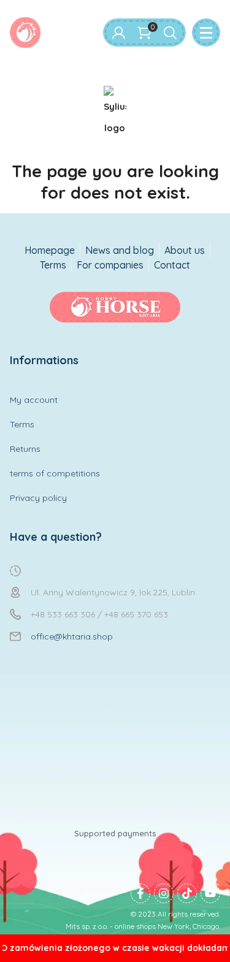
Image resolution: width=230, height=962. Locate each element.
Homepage (50, 250)
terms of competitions (55, 473)
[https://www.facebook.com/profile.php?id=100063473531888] (140, 893)
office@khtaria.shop (72, 636)
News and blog (119, 250)
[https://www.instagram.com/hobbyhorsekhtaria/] (164, 893)
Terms (53, 265)
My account (34, 399)
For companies (110, 265)
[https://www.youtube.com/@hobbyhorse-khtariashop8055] (210, 893)
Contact (172, 265)
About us (184, 250)
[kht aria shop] (25, 32)
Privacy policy (38, 497)
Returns (25, 448)
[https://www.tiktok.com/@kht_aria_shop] (187, 893)
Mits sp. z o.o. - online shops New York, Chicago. (143, 926)
